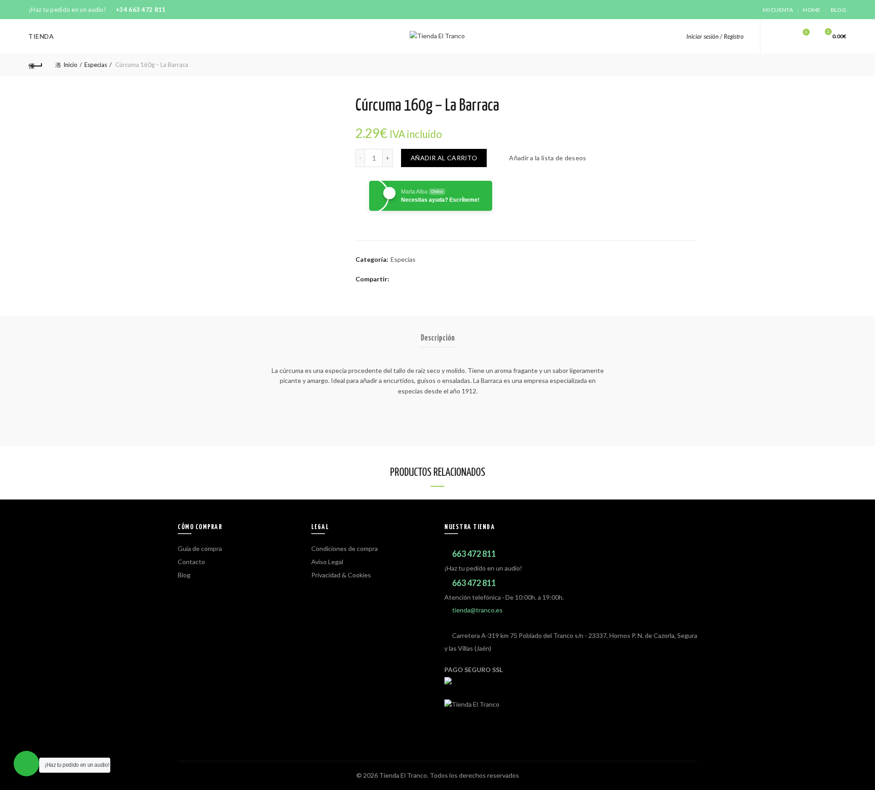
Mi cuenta (778, 9)
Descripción (438, 338)
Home (811, 9)
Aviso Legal (327, 562)
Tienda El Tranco (403, 775)
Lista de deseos (806, 32)
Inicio (70, 64)
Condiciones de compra (344, 548)
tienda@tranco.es (477, 610)
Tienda (41, 36)
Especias (95, 64)
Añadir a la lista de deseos (547, 158)
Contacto (191, 562)
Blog (838, 9)
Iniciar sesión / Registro (715, 36)
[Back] (35, 65)
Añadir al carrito (444, 158)
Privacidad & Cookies (341, 575)
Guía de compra (200, 548)
